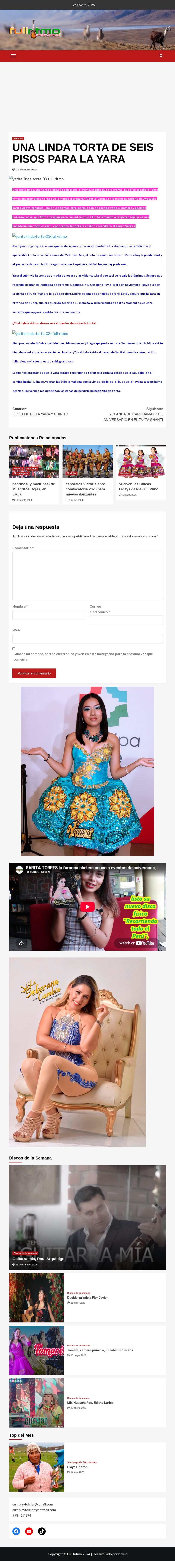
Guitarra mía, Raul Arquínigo (38, 1259)
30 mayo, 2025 (78, 1355)
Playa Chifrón (77, 1467)
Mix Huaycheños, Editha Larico (90, 1402)
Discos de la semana (25, 1253)
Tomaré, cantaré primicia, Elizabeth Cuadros (100, 1350)
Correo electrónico (100, 609)
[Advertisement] (87, 94)
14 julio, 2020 (77, 1472)
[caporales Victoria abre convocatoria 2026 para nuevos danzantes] (88, 462)
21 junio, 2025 (78, 1303)
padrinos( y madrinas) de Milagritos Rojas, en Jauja (33, 489)
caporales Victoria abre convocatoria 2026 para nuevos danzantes (85, 489)
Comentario (23, 548)
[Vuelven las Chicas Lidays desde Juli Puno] (141, 462)
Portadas (31, 468)
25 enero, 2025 (78, 1408)
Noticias (18, 138)
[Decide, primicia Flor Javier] (36, 1297)
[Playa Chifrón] (36, 1467)
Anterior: (40, 411)
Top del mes (90, 1462)
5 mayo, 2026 (129, 495)
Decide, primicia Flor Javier (87, 1297)
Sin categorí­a (21, 473)
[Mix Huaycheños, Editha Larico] (36, 1403)
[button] (13, 55)
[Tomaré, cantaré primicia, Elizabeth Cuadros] (36, 1350)
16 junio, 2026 (76, 500)
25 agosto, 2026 (24, 500)
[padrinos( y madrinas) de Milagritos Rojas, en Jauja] (34, 462)
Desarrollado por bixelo (110, 1554)
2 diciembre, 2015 (26, 169)
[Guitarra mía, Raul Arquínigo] (87, 1217)
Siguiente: (133, 414)
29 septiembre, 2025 (26, 1264)
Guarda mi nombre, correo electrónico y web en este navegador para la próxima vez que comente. (83, 656)
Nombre (20, 606)
